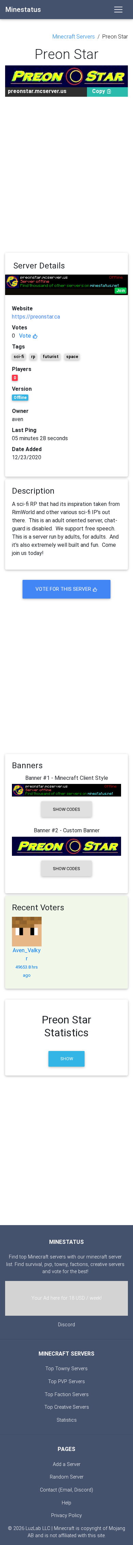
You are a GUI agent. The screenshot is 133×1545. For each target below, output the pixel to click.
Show (66, 1058)
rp (33, 356)
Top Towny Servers (66, 1369)
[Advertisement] (66, 174)
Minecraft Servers (74, 36)
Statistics (67, 1420)
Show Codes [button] (66, 809)
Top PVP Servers (66, 1382)
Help (66, 1503)
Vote (25, 336)
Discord (66, 1325)
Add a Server (66, 1464)
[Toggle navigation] (118, 9)
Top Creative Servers (66, 1407)
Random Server (67, 1477)
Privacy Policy (66, 1515)
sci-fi (19, 356)
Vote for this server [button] (63, 589)
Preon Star (115, 36)
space (72, 356)
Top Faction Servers (67, 1394)
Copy (99, 91)
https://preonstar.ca (36, 316)
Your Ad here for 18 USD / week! (66, 1298)
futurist (51, 356)
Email (66, 1490)
